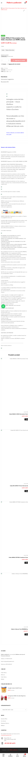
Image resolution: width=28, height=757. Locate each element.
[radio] (3, 50)
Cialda (2, 46)
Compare (4, 64)
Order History (4, 672)
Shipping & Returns (5, 723)
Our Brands (3, 721)
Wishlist (2, 679)
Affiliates (2, 725)
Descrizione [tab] (4, 76)
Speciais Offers (4, 718)
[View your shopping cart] (25, 2)
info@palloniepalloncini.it (9, 661)
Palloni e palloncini (14, 3)
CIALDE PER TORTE (9, 69)
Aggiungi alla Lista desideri (14, 64)
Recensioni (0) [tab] (5, 82)
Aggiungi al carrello (20, 60)
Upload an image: (5, 54)
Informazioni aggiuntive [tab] (7, 79)
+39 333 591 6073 (8, 658)
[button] (23, 10)
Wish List (3, 674)
